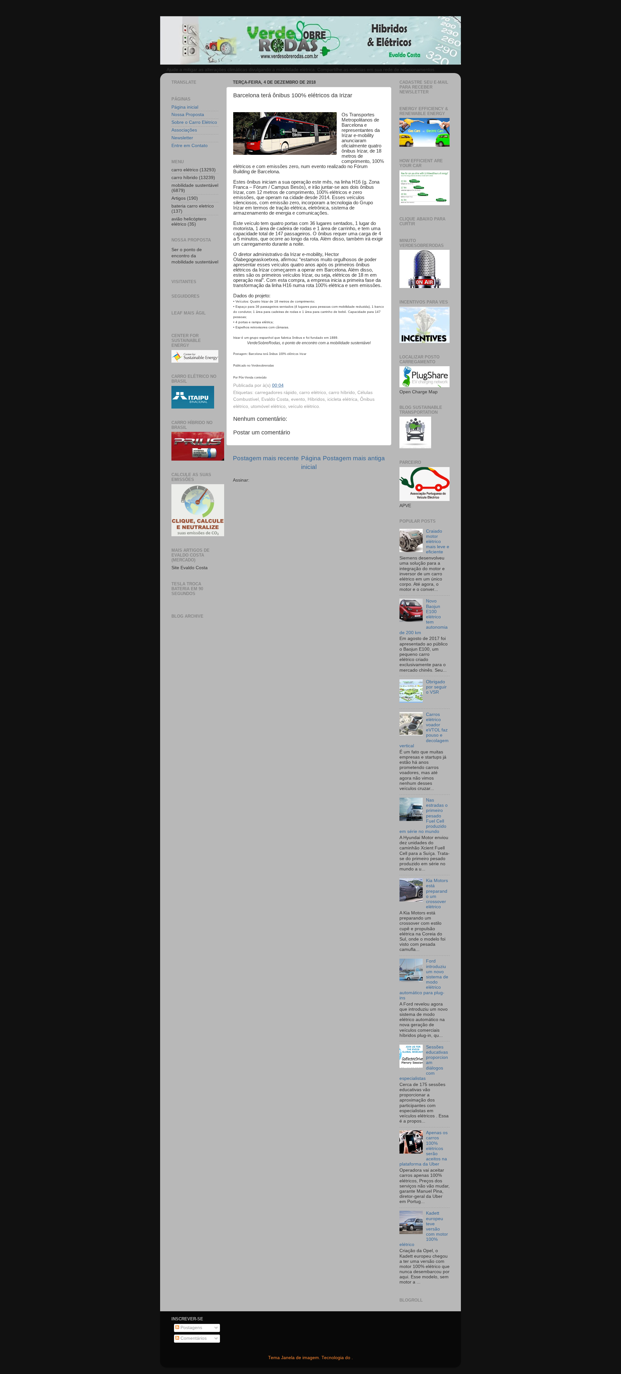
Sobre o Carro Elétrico (194, 122)
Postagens (190, 1327)
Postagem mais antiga (354, 458)
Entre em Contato (189, 145)
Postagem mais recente (266, 458)
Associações (184, 130)
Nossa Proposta (187, 114)
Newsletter (182, 137)
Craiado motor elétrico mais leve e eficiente (437, 542)
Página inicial (184, 107)
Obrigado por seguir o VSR (436, 687)
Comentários (193, 1338)
